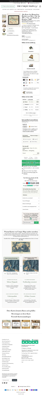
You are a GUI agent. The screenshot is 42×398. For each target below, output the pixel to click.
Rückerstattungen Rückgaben (6, 349)
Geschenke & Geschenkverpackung (7, 363)
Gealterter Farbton (34, 126)
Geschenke (36, 9)
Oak (32, 82)
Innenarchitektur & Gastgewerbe (7, 344)
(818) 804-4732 (25, 346)
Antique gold (38, 80)
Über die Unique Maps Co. (6, 341)
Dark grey (26, 83)
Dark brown (32, 80)
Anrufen (34, 172)
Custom (27, 85)
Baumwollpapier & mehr (6, 358)
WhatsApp (25, 173)
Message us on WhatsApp (27, 348)
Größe (31, 99)
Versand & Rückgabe (26, 200)
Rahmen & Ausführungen (27, 203)
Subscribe (15, 380)
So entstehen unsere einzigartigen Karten (29, 206)
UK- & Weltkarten (19, 9)
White (38, 82)
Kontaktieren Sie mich (5, 339)
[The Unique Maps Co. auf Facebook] (4, 383)
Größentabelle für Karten (6, 351)
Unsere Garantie (25, 209)
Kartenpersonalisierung (5, 353)
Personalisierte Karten (21, 11)
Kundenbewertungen (5, 361)
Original (24, 126)
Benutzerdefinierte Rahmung (6, 356)
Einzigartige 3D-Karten (5, 346)
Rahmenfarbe (25, 77)
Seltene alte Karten (8, 9)
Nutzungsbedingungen (5, 370)
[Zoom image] (19, 25)
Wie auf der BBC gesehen (6, 366)
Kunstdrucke (28, 9)
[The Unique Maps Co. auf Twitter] (6, 383)
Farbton (25, 124)
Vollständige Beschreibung (27, 33)
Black (26, 79)
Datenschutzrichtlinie (5, 368)
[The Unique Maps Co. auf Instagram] (2, 383)
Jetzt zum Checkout (31, 164)
